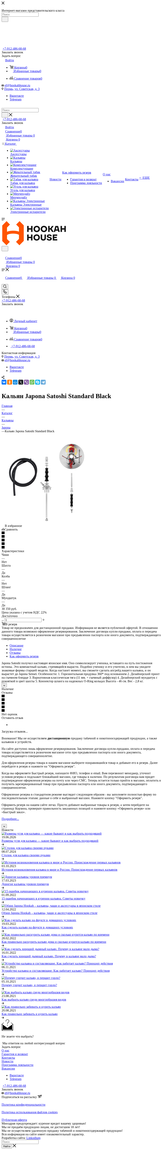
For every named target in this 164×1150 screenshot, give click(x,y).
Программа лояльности (17, 1065)
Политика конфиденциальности (23, 1104)
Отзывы (15, 652)
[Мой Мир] (15, 382)
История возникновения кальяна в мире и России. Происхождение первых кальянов (59, 869)
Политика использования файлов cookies (30, 1112)
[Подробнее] (3, 844)
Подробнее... (10, 819)
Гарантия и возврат (15, 1054)
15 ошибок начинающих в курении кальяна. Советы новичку (43, 898)
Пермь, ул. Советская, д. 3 (22, 89)
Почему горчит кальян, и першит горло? (29, 985)
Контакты (8, 1057)
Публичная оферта (14, 1120)
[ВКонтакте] (4, 382)
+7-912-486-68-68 (14, 48)
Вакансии (8, 1068)
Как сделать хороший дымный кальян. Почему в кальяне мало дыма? (49, 956)
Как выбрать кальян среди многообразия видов (34, 999)
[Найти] (5, 19)
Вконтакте (17, 95)
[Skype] (37, 382)
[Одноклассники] (9, 382)
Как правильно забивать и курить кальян (30, 1014)
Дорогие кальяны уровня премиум (25, 884)
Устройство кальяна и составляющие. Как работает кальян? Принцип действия (56, 970)
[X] (20, 382)
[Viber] (26, 382)
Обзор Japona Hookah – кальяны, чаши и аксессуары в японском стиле (49, 913)
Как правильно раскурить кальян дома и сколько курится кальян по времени (54, 941)
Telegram (15, 99)
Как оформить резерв (24, 656)
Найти (6, 1146)
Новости (7, 1061)
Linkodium (33, 1138)
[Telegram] (43, 382)
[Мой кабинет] (3, 253)
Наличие (16, 649)
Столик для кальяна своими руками (26, 855)
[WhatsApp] (32, 382)
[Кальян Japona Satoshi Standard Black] (47, 522)
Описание (16, 645)
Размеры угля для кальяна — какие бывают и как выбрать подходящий (50, 840)
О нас (5, 1050)
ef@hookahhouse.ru (17, 85)
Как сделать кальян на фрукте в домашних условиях (37, 927)
